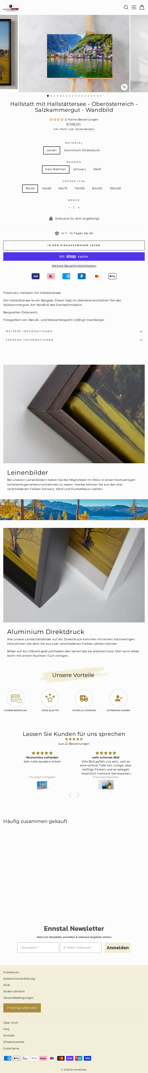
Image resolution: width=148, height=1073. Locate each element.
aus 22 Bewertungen (74, 744)
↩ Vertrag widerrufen (22, 1008)
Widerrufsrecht (14, 991)
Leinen (52, 150)
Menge (74, 200)
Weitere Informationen (29, 331)
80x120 (97, 188)
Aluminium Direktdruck (82, 150)
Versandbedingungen (18, 997)
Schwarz (79, 169)
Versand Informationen (30, 340)
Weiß (97, 169)
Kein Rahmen (55, 169)
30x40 (30, 188)
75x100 (80, 188)
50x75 (63, 188)
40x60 (46, 188)
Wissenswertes (13, 1041)
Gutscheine (11, 1048)
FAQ (6, 1029)
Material (74, 143)
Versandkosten (85, 129)
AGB (6, 985)
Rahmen (74, 162)
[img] (74, 739)
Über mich (10, 1022)
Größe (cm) (74, 181)
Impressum (11, 972)
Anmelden (118, 947)
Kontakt (9, 1035)
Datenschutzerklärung (19, 978)
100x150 (115, 188)
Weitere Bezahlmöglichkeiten (74, 266)
